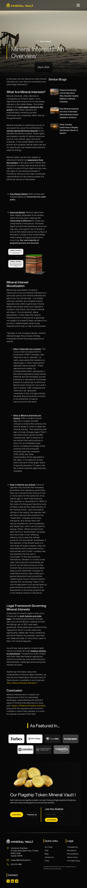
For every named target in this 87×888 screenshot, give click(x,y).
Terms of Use (72, 857)
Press (47, 860)
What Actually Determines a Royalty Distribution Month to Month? (69, 129)
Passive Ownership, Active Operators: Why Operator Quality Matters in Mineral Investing (69, 96)
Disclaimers (71, 850)
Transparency (72, 847)
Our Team (49, 847)
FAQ (46, 850)
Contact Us (49, 857)
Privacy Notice (72, 854)
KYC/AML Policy (73, 860)
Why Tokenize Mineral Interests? (22, 682)
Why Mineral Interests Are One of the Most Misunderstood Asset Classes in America (69, 113)
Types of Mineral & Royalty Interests (28, 705)
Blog (46, 854)
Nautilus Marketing (55, 869)
